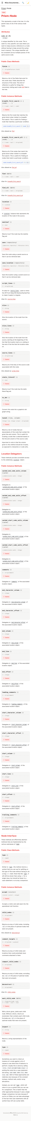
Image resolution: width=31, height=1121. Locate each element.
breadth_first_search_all (15, 195)
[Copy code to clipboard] (27, 126)
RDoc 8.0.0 (13, 1113)
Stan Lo (15, 1115)
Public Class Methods (10, 61)
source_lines (12, 299)
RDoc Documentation (12, 3)
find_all (14, 167)
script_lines (15, 371)
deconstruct (16, 933)
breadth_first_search (14, 181)
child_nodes (11, 992)
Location (7, 204)
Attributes (5, 32)
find (13, 131)
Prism (3, 8)
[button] (2, 3)
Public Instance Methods (11, 96)
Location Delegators (11, 454)
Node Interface (8, 836)
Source (6, 73)
